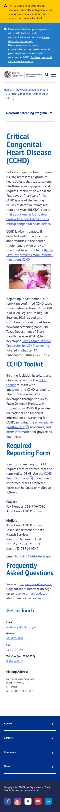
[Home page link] (23, 74)
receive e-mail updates (31, 593)
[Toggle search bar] (45, 74)
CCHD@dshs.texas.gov (35, 556)
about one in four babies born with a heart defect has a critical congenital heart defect (28, 219)
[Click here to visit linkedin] (48, 801)
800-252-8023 (14, 661)
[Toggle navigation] (52, 74)
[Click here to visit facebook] (8, 801)
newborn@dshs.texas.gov (21, 627)
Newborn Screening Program (33, 89)
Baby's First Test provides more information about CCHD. (29, 255)
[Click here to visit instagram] (18, 801)
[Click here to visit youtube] (38, 801)
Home (7, 89)
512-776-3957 (14, 638)
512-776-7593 (14, 649)
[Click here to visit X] (28, 801)
